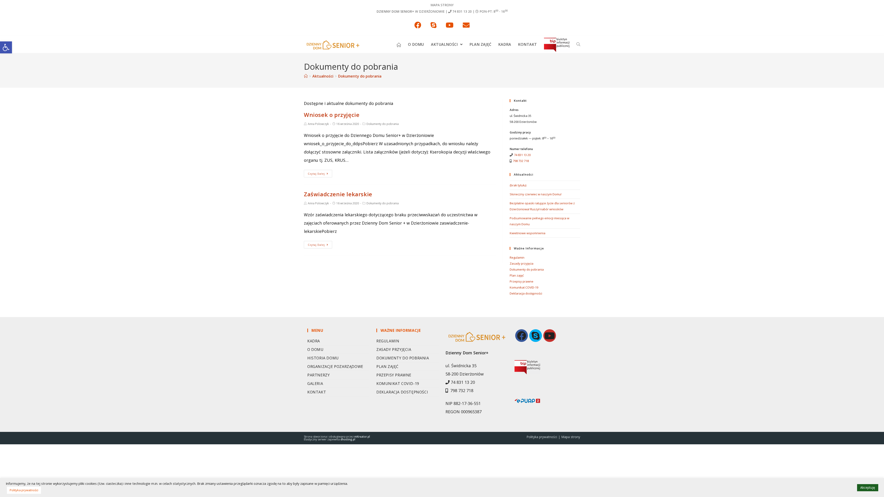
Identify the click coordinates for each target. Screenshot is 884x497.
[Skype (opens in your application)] (433, 25)
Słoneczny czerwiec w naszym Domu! (535, 194)
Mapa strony (442, 5)
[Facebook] (521, 335)
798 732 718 (521, 161)
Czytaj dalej (316, 173)
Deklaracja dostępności (526, 293)
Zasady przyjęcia (521, 263)
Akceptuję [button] (867, 487)
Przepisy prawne (521, 281)
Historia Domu (323, 358)
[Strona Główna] (306, 76)
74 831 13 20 (462, 11)
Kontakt (316, 392)
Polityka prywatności (541, 437)
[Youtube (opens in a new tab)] (449, 25)
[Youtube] (549, 335)
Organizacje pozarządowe (335, 366)
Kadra (313, 341)
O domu (315, 349)
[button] (6, 47)
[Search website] (578, 44)
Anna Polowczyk (318, 124)
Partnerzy (318, 375)
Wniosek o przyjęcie (331, 114)
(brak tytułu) (518, 185)
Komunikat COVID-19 (524, 287)
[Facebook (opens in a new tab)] (418, 25)
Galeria (315, 383)
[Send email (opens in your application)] (466, 25)
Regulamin (517, 257)
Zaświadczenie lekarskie (338, 194)
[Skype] (535, 335)
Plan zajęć (517, 275)
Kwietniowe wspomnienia (527, 233)
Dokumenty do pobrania (382, 124)
